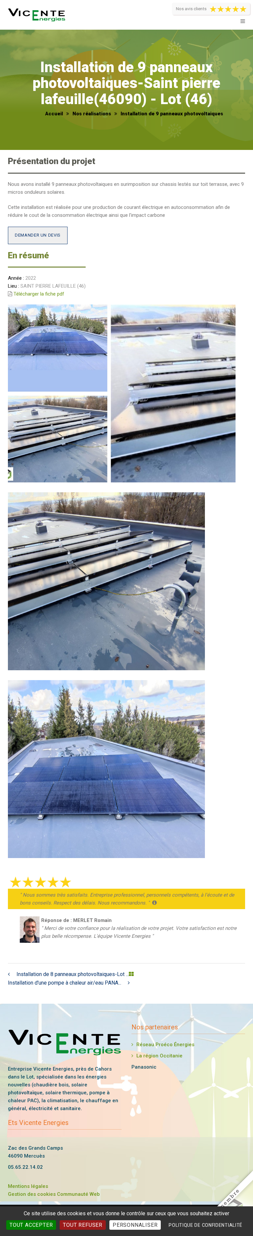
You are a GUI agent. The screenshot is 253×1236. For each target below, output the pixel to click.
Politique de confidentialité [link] (205, 1225)
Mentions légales (28, 1186)
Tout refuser (82, 1225)
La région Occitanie (159, 1056)
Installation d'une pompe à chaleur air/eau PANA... (64, 983)
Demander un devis (38, 235)
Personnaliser (135, 1225)
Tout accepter (31, 1225)
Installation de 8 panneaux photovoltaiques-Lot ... (72, 974)
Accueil (54, 114)
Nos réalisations (91, 114)
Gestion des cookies (32, 1194)
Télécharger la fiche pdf (39, 294)
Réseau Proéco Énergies (165, 1045)
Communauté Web (78, 1194)
